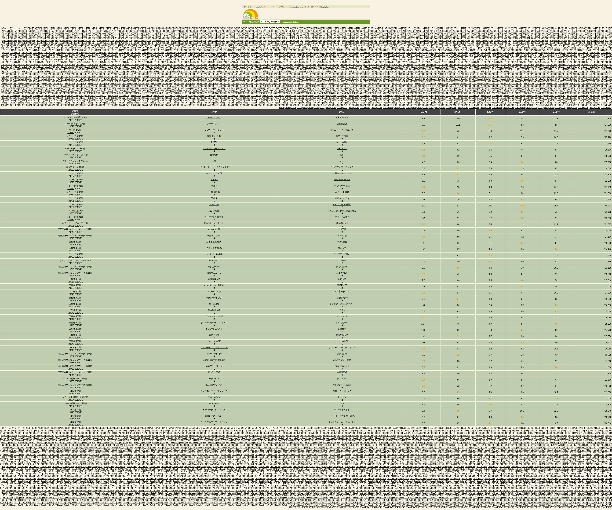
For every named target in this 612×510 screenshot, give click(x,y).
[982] (166, 45)
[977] (143, 45)
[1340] (368, 52)
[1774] (414, 62)
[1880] (411, 64)
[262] (500, 31)
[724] (195, 40)
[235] (375, 31)
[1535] (265, 57)
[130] (500, 28)
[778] (445, 40)
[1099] (207, 48)
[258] (482, 31)
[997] (236, 45)
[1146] (475, 48)
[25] (98, 28)
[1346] (402, 52)
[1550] (351, 57)
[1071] (47, 48)
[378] (426, 33)
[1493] (24, 57)
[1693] (560, 60)
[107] (394, 28)
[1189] (112, 50)
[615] (301, 38)
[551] (6, 38)
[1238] (393, 50)
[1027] (405, 45)
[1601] (32, 60)
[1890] (468, 64)
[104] (380, 28)
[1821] (73, 64)
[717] (163, 40)
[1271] (582, 50)
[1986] (408, 67)
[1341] (374, 52)
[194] (186, 31)
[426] (38, 36)
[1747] (259, 62)
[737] (255, 40)
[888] (343, 43)
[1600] (27, 60)
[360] (343, 33)
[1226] (324, 50)
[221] (311, 31)
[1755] (305, 62)
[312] (121, 33)
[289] (15, 33)
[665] (533, 38)
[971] (116, 45)
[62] (228, 28)
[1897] (509, 64)
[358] (334, 33)
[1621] (147, 60)
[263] (505, 31)
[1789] (500, 62)
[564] (66, 38)
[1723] (121, 62)
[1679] (480, 60)
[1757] (316, 62)
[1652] (325, 60)
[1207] (215, 50)
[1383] (4, 55)
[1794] (529, 62)
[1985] (402, 67)
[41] (154, 28)
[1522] (190, 57)
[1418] (205, 55)
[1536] (270, 57)
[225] (329, 31)
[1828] (113, 64)
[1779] (443, 62)
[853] (181, 43)
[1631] (205, 60)
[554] (20, 38)
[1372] (552, 52)
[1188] (106, 50)
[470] (241, 36)
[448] (140, 36)
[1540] (293, 57)
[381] (440, 33)
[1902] (537, 64)
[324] (177, 33)
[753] (329, 40)
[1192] (129, 50)
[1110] (270, 48)
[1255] (490, 50)
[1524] (202, 57)
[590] (186, 38)
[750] (315, 40)
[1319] (248, 52)
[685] (15, 40)
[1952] (213, 67)
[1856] (273, 64)
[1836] (159, 64)
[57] (210, 28)
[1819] (61, 64)
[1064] (7, 48)
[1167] (596, 48)
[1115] (298, 48)
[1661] (377, 60)
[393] (496, 33)
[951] (23, 45)
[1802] (575, 62)
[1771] (397, 62)
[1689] (537, 60)
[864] (232, 43)
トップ (296, 22)
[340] (251, 33)
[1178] (48, 50)
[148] (583, 28)
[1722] (116, 62)
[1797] (546, 62)
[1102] (225, 48)
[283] (597, 31)
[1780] (448, 62)
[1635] (227, 60)
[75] (274, 28)
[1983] (391, 67)
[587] (172, 38)
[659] (505, 38)
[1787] (489, 62)
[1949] (196, 67)
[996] (231, 45)
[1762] (345, 62)
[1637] (239, 60)
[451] (154, 36)
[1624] (164, 60)
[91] (330, 28)
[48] (179, 28)
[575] (117, 38)
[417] (607, 33)
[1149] (492, 48)
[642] (426, 38)
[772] (417, 40)
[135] (523, 28)
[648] (454, 38)
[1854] (262, 64)
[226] (334, 31)
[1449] (382, 55)
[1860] (296, 64)
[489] (329, 36)
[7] (38, 28)
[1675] (457, 60)
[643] (431, 38)
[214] (278, 31)
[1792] (517, 62)
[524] (491, 36)
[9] (43, 28)
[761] (366, 40)
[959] (60, 45)
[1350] (425, 52)
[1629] (193, 60)
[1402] (113, 55)
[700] (84, 40)
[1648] (302, 60)
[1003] (268, 45)
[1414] (182, 55)
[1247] (444, 50)
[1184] (83, 50)
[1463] (463, 55)
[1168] (602, 48)
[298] (57, 33)
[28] (109, 28)
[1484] (583, 55)
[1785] (477, 62)
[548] (602, 36)
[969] (106, 45)
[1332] (322, 52)
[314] (130, 33)
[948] (9, 45)
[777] (440, 40)
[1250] (462, 50)
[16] (67, 28)
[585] (163, 38)
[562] (57, 38)
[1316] (230, 52)
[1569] (460, 57)
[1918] (18, 67)
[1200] (175, 50)
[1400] (101, 55)
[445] (126, 36)
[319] (154, 33)
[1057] (577, 45)
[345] (274, 33)
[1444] (354, 55)
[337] (237, 33)
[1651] (319, 60)
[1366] (517, 52)
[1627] (182, 60)
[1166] (590, 48)
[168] (66, 31)
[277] (570, 31)
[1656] (348, 60)
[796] (528, 40)
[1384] (9, 55)
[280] (583, 31)
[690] (38, 40)
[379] (431, 33)
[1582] (534, 57)
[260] (491, 31)
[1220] (289, 50)
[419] (6, 36)
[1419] (210, 55)
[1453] (405, 55)
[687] (24, 40)
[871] (264, 43)
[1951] (207, 67)
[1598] (15, 60)
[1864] (319, 64)
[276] (565, 31)
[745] (292, 40)
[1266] (553, 50)
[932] (546, 43)
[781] (459, 40)
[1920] (30, 67)
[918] (482, 43)
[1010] (308, 45)
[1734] (184, 62)
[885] (329, 43)
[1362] (494, 52)
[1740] (219, 62)
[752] (325, 40)
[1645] (285, 60)
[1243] (421, 50)
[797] (533, 40)
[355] (320, 33)
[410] (574, 33)
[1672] (440, 60)
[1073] (58, 48)
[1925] (58, 67)
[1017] (348, 45)
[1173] (20, 50)
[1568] (454, 57)
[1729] (156, 62)
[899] (394, 43)
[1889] (463, 64)
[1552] (362, 57)
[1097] (196, 48)
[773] (422, 40)
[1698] (589, 60)
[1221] (295, 50)
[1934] (110, 67)
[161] (33, 31)
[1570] (466, 57)
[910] (445, 43)
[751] (320, 40)
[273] (551, 31)
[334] (223, 33)
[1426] (250, 55)
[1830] (124, 64)
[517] (459, 36)
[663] (523, 38)
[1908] (572, 64)
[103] (376, 28)
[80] (291, 28)
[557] (33, 38)
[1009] (302, 45)
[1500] (64, 57)
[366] (371, 33)
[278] (574, 31)
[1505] (93, 57)
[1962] (270, 67)
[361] (348, 33)
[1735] (190, 62)
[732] (232, 40)
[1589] (575, 57)
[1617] (124, 60)
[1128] (372, 48)
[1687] (526, 60)
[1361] (489, 52)
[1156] (533, 48)
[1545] (322, 57)
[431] (61, 36)
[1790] (506, 62)
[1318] (242, 52)
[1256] (496, 50)
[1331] (316, 52)
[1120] (326, 48)
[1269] (571, 50)
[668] (546, 38)
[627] (357, 38)
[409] (570, 33)
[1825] (95, 64)
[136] (528, 28)
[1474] (526, 55)
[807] (579, 40)
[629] (366, 38)
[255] (468, 31)
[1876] (388, 64)
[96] (347, 28)
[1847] (222, 64)
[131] (505, 28)
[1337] (351, 52)
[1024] (388, 45)
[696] (66, 40)
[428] (47, 36)
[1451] (394, 55)
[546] (593, 36)
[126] (482, 28)
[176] (103, 31)
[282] (593, 31)
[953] (32, 45)
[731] (228, 40)
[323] (172, 33)
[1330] (311, 52)
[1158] (544, 48)
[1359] (477, 52)
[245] (422, 31)
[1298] (127, 52)
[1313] (213, 52)
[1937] (127, 67)
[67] (246, 28)
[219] (301, 31)
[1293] (98, 52)
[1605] (55, 60)
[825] (52, 43)
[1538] (282, 57)
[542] (574, 36)
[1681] (491, 60)
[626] (352, 38)
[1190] (117, 50)
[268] (528, 31)
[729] (218, 40)
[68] (249, 28)
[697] (70, 40)
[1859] (291, 64)
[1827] (107, 64)
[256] (472, 31)
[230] (352, 31)
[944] (602, 43)
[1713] (64, 62)
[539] (560, 36)
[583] (154, 38)
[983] (171, 45)
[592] (195, 38)
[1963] (276, 67)
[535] (542, 36)
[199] (209, 31)
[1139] (435, 48)
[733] (237, 40)
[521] (477, 36)
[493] (348, 36)
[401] (533, 33)
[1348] (414, 52)
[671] (560, 38)
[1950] (202, 67)
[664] (528, 38)
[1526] (213, 57)
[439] (98, 36)
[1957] (242, 67)
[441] (107, 36)
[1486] (595, 55)
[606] (260, 38)
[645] (440, 38)
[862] (223, 43)
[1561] (414, 57)
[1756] (311, 62)
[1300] (139, 52)
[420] (10, 36)
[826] (57, 43)
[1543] (311, 57)
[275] (560, 31)
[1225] (318, 50)
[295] (43, 33)
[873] (274, 43)
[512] (435, 36)
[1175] (31, 50)
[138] (537, 28)
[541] (570, 36)
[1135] (412, 48)
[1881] (417, 64)
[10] (46, 28)
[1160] (556, 48)
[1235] (376, 50)
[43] (161, 28)
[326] (186, 33)
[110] (408, 28)
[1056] (572, 45)
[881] (311, 43)
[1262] (530, 50)
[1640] (256, 60)
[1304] (161, 52)
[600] (232, 38)
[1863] (314, 64)
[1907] (566, 64)
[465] (218, 36)
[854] (186, 43)
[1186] (94, 50)
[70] (256, 28)
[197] (200, 31)
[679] (597, 38)
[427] (43, 36)
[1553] (368, 57)
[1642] (268, 60)
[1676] (463, 60)
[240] (399, 31)
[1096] (190, 48)
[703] (98, 40)
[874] (278, 43)
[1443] (348, 55)
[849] (163, 43)
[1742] (230, 62)
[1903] (543, 64)
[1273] (594, 50)
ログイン (295, 7)
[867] (246, 43)
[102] (371, 28)
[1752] (288, 62)
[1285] (52, 52)
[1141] (447, 48)
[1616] (118, 60)
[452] (158, 36)
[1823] (84, 64)
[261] (496, 31)
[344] (269, 33)
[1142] (452, 48)
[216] (288, 31)
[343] (264, 33)
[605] (255, 38)
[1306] (173, 52)
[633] (385, 38)
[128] (491, 28)
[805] (570, 40)
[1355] (454, 52)
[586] (167, 38)
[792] (509, 40)
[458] (186, 36)
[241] (403, 31)
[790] (500, 40)
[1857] (279, 64)
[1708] (35, 62)
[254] (463, 31)
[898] (389, 43)
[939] (579, 43)
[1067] (24, 48)
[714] (149, 40)
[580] (140, 38)
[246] (426, 31)
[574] (112, 38)
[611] (283, 38)
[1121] (332, 48)
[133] (514, 28)
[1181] (66, 50)
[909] (440, 43)
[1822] (78, 64)
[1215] (261, 50)
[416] (602, 33)
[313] (126, 33)
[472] (251, 36)
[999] (245, 45)
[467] (228, 36)
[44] (165, 28)
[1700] (600, 60)
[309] (107, 33)
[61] (224, 28)
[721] (181, 40)
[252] (454, 31)
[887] (338, 43)
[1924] (52, 67)
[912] (454, 43)
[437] (89, 36)
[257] (477, 31)
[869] (255, 43)
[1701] (606, 60)
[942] (593, 43)
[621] (329, 38)
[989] (199, 45)
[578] (130, 38)
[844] (140, 43)
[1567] (448, 57)
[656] (491, 38)
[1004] (273, 45)
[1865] (325, 64)
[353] (311, 33)
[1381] (603, 52)
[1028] (411, 45)
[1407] (141, 55)
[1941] (150, 67)
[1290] (81, 52)
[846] (149, 43)
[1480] (560, 55)
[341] (255, 33)
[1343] (385, 52)
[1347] (408, 52)
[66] (242, 28)
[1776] (425, 62)
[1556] (385, 57)
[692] (47, 40)
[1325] (282, 52)
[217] (292, 31)
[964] (83, 45)
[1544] (316, 57)
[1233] (364, 50)
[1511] (127, 57)
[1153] (515, 48)
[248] (435, 31)
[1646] (291, 60)
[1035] (451, 45)
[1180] (60, 50)
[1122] (338, 48)
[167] (61, 31)
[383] (449, 33)
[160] (29, 31)
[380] (435, 33)
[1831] (130, 64)
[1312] (207, 52)
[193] (181, 31)
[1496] (41, 57)
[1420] (216, 55)
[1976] (351, 67)
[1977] (357, 67)
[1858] (285, 64)
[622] (334, 38)
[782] (463, 40)
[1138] (429, 48)
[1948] (190, 67)
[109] (403, 28)
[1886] (445, 64)
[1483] (577, 55)
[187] (154, 31)
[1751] (282, 62)
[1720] (104, 62)
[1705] (18, 62)
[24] (95, 28)
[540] (565, 36)
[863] (228, 43)
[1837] (164, 64)
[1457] (428, 55)
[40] (151, 28)
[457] (181, 36)
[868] (251, 43)
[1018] (354, 45)
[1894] (491, 64)
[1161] (561, 48)
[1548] (339, 57)
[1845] (210, 64)
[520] (472, 36)
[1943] (161, 67)
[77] (281, 28)
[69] (253, 28)
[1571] (471, 57)
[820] (29, 43)
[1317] (236, 52)
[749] (311, 40)
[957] (51, 45)
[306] (93, 33)
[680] (602, 38)
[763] (375, 40)
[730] (223, 40)
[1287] (64, 52)
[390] (482, 33)
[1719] (98, 62)
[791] (505, 40)
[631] (375, 38)
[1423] (233, 55)
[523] (486, 36)
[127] (486, 28)
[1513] (139, 57)
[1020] (365, 45)
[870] (260, 43)
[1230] (347, 50)
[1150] (498, 48)
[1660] (371, 60)
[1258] (507, 50)
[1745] (248, 62)
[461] (200, 36)
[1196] (152, 50)
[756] (343, 40)
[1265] (548, 50)
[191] (172, 31)
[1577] (506, 57)
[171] (80, 31)
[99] (358, 28)
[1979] (368, 67)
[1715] (75, 62)
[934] (556, 43)
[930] (537, 43)
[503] (394, 36)
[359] (338, 33)
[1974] (339, 67)
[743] (283, 40)
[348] (288, 33)
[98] (354, 28)
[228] (343, 31)
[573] (107, 38)
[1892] (480, 64)
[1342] (379, 52)
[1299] (133, 52)
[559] (43, 38)
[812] (602, 40)
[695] (61, 40)
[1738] (207, 62)
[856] (195, 43)
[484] (306, 36)
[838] (112, 43)
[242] (408, 31)
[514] (445, 36)
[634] (389, 38)
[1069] (35, 48)
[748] (306, 40)
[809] (588, 40)
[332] (214, 33)
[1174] (26, 50)
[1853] (256, 64)
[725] (200, 40)
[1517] (161, 57)
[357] (329, 33)
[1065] (12, 48)
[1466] (480, 55)
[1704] (12, 62)
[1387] (27, 55)
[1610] (84, 60)
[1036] (457, 45)
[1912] (595, 64)
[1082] (110, 48)
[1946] (179, 67)
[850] (167, 43)
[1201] (180, 50)
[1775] (420, 62)
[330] (204, 33)
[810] (593, 40)
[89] (323, 28)
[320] (158, 33)
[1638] (245, 60)
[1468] (491, 55)
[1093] (173, 48)
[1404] (124, 55)
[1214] (255, 50)
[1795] (534, 62)
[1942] (156, 67)
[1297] (121, 52)
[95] (344, 28)
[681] (607, 38)
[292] (29, 33)
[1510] (121, 57)
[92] (333, 28)
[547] (597, 36)
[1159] (550, 48)
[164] (47, 31)
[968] (102, 45)
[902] (408, 43)
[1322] (265, 52)
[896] (380, 43)
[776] (435, 40)
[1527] (219, 57)
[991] (208, 45)
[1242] (416, 50)
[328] (195, 33)
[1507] (104, 57)
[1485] (589, 55)
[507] (412, 36)
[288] (10, 33)
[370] (389, 33)
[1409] (153, 55)
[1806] (598, 62)
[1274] (599, 50)
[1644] (279, 60)
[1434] (296, 55)
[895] (375, 43)
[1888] (457, 64)
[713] (144, 40)
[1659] (365, 60)
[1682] (497, 60)
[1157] (538, 48)
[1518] (167, 57)
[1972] (328, 67)
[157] (15, 31)
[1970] (316, 67)
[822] (38, 43)
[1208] (221, 50)
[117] (440, 28)
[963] (79, 45)
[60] (221, 28)
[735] (246, 40)
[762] (371, 40)
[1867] (336, 64)
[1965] (288, 67)
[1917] (12, 67)
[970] (111, 45)
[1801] (569, 62)
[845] (144, 43)
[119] (449, 28)
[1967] (299, 67)
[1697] (583, 60)
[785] (477, 40)
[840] (121, 43)
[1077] (81, 48)
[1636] (233, 60)
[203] (228, 31)
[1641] (262, 60)
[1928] (75, 67)
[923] (505, 43)
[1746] (253, 62)
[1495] (35, 57)
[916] (472, 43)
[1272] (588, 50)
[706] (112, 40)
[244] (417, 31)
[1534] (259, 57)
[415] (597, 33)
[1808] (609, 62)
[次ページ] (16, 28)
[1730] (161, 62)
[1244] (427, 50)
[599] (228, 38)
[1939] (139, 67)
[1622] (153, 60)
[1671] (434, 60)
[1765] (362, 62)
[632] (380, 38)
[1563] (425, 57)
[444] (121, 36)
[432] (66, 36)
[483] (301, 36)
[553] (15, 38)
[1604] (50, 60)
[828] (66, 43)
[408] (565, 33)
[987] (190, 45)
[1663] (388, 60)
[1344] (391, 52)
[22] (88, 28)
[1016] (342, 45)
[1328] (299, 52)
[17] (70, 28)
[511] (431, 36)
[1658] (359, 60)
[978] (148, 45)
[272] (546, 31)
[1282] (35, 52)
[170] (75, 31)
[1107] (253, 48)
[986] (185, 45)
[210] (260, 31)
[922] (500, 43)
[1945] (173, 67)
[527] (505, 36)
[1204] (198, 50)
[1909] (577, 64)
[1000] (250, 45)
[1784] (471, 62)
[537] (551, 36)
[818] (20, 43)
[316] (140, 33)
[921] (496, 43)
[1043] (497, 45)
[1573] (483, 57)
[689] (33, 40)
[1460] (445, 55)
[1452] (400, 55)
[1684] (509, 60)
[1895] (497, 64)
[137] (533, 28)
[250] (445, 31)
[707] (117, 40)
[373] (403, 33)
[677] (588, 38)
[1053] (554, 45)
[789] (496, 40)
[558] (38, 38)
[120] (454, 28)
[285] (607, 31)
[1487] (600, 55)
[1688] (532, 60)
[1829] (118, 64)
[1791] (511, 62)
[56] (207, 28)
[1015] (336, 45)
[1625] (170, 60)
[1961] (265, 67)
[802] (556, 40)
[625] (348, 38)
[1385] (15, 55)
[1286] (58, 52)
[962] (74, 45)
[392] (491, 33)
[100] (362, 28)
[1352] (437, 52)
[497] (366, 36)
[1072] (52, 48)
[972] (120, 45)
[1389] (38, 55)
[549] (607, 36)
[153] (607, 28)
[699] (80, 40)
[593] (200, 38)
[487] (320, 36)
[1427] (256, 55)
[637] (403, 38)
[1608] (73, 60)
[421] (15, 36)
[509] (422, 36)
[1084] (121, 48)
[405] (551, 33)
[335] (228, 33)
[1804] (586, 62)
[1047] (520, 45)
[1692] (554, 60)
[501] (385, 36)
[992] (213, 45)
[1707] (30, 62)
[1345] (397, 52)
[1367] (523, 52)
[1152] (510, 48)
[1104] (236, 48)
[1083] (116, 48)
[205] (237, 31)
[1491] (12, 57)
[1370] (540, 52)
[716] (158, 40)
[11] (49, 28)
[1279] (18, 52)
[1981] (379, 67)
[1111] (276, 48)
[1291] (87, 52)
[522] (482, 36)
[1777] (431, 62)
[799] (542, 40)
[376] (417, 33)
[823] (43, 43)
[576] (121, 38)
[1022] (377, 45)
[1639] (250, 60)
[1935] (116, 67)
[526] (500, 36)
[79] (288, 28)
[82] (298, 28)
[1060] (595, 45)
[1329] (305, 52)
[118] (445, 28)
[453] (163, 36)
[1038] (468, 45)
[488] (325, 36)
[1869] (348, 64)
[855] (191, 43)
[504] (399, 36)
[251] (449, 31)
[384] (454, 33)
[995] (227, 45)
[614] (297, 38)
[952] (28, 45)
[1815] (38, 64)
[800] (546, 40)
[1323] (270, 52)
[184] (140, 31)
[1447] (371, 55)
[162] (38, 31)
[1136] (418, 48)
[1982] (385, 67)
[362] (352, 33)
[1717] (87, 62)
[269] (533, 31)
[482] (297, 36)
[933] (551, 43)
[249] (440, 31)
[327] (191, 33)
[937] (570, 43)
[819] (24, 43)
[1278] (12, 52)
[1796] (540, 62)
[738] (260, 40)
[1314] (219, 52)
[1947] (184, 67)
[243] (412, 31)
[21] (84, 28)
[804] (565, 40)
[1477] (543, 55)
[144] (565, 28)
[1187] (100, 50)
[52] (193, 28)
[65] (238, 28)
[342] (260, 33)
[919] (486, 43)
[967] (97, 45)
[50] (186, 28)
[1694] (566, 60)
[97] (351, 28)
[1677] (468, 60)
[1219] (284, 50)
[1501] (70, 57)
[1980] (374, 67)
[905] (422, 43)
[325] (181, 33)
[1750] (276, 62)
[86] (312, 28)
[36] (137, 28)
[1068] (30, 48)
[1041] (486, 45)
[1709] (41, 62)
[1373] (557, 52)
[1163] (573, 48)
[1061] (600, 45)
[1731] (167, 62)
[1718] (93, 62)
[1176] (37, 50)
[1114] (292, 48)
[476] (269, 36)
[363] (357, 33)
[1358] (471, 52)
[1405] (130, 55)
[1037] (463, 45)
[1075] (70, 48)
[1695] (572, 60)
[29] (112, 28)
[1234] (370, 50)
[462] (204, 36)
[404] (546, 33)
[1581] (529, 57)
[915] (468, 43)
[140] (546, 28)
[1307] (179, 52)
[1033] (440, 45)
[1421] (222, 55)
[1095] (184, 48)
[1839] (176, 64)
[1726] (139, 62)
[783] (468, 40)
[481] (292, 36)
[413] (588, 33)
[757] (348, 40)
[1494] (30, 57)
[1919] (24, 67)
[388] (472, 33)
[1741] (225, 62)
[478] (278, 36)
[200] (214, 31)
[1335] (339, 52)
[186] (149, 31)
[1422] (227, 55)
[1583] (540, 57)
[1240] (404, 50)
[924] (509, 43)
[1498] (52, 57)
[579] (135, 38)
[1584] (546, 57)
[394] (500, 33)
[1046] (514, 45)
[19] (77, 28)
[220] (306, 31)
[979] (153, 45)
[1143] (458, 48)
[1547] (334, 57)
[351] (301, 33)
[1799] (557, 62)
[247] (431, 31)
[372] (399, 33)
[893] (366, 43)
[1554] (374, 57)
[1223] (307, 50)
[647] (449, 38)
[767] (394, 40)
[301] (70, 33)
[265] (514, 31)
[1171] (8, 50)
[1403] (118, 55)
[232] (362, 31)
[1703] (7, 62)
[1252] (473, 50)
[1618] (130, 60)
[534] (537, 36)
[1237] (387, 50)
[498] (371, 36)
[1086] (133, 48)
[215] (283, 31)
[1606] (61, 60)
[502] (389, 36)
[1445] (359, 55)
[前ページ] (6, 28)
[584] (158, 38)
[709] (126, 40)
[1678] (474, 60)
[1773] (408, 62)
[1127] (366, 48)
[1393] (61, 55)
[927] (523, 43)
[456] (177, 36)
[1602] (38, 60)
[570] (93, 38)
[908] (435, 43)
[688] (29, 40)
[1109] (265, 48)
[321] (163, 33)
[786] (482, 40)
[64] (235, 28)
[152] (602, 28)
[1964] (282, 67)
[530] (519, 36)
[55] (203, 28)
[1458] (434, 55)
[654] (482, 38)
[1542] (305, 57)
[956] (46, 45)
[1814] (32, 64)
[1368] (529, 52)
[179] (117, 31)
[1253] (479, 50)
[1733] (179, 62)
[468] (232, 36)
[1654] (336, 60)
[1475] (532, 55)
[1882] (423, 64)
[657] (496, 38)
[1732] (173, 62)
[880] (306, 43)
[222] (315, 31)
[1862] (308, 64)
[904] (417, 43)
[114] (426, 28)
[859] (209, 43)
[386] (463, 33)
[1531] (242, 57)
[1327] (293, 52)
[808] (583, 40)
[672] (565, 38)
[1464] (468, 55)
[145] (570, 28)
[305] (89, 33)
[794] (519, 40)
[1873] (371, 64)
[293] (33, 33)
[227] (338, 31)
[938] (574, 43)
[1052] (549, 45)
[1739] (213, 62)
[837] (107, 43)
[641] (422, 38)
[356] (325, 33)
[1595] (609, 57)
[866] (241, 43)
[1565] (437, 57)
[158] (20, 31)
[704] (103, 40)
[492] (343, 36)
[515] (449, 36)
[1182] (71, 50)
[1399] (95, 55)
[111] (413, 28)
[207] (246, 31)
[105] (385, 28)
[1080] (98, 48)
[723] (191, 40)
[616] (306, 38)
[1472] (514, 55)
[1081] (104, 48)
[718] (167, 40)
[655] (486, 38)
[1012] (319, 45)
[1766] (368, 62)
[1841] (187, 64)
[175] (98, 31)
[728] (214, 40)
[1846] (216, 64)
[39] (147, 28)
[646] (445, 38)
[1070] (41, 48)
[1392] (55, 55)
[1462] (457, 55)
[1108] (259, 48)
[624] (343, 38)
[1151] (504, 48)
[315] (135, 33)
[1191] (123, 50)
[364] (362, 33)
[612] (288, 38)
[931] (542, 43)
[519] (468, 36)
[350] (297, 33)
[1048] (526, 45)
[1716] (81, 62)
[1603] (44, 60)
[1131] (389, 48)
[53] (196, 28)
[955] (42, 45)
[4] (31, 28)
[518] (463, 36)
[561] (52, 38)
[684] (10, 40)
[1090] (156, 48)
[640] (417, 38)
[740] (269, 40)
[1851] (245, 64)
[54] (200, 28)
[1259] (513, 50)
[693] (52, 40)
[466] (223, 36)
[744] (288, 40)
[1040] (480, 45)
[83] (302, 28)
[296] (47, 33)
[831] (80, 43)
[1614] (107, 60)
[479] (283, 36)
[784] (472, 40)
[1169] (607, 48)
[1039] (474, 45)
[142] (556, 28)
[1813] (27, 64)
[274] (556, 31)
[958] (56, 45)
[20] (81, 28)
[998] (240, 45)
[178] (112, 31)
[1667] (411, 60)
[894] (371, 43)
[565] (70, 38)
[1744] (242, 62)
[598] (223, 38)
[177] (107, 31)
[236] (380, 31)
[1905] (554, 64)
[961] (69, 45)
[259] (486, 31)
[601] (237, 38)
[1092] (167, 48)
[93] (337, 28)
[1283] (41, 52)
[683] (6, 40)
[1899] (520, 64)
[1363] (500, 52)
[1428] (262, 55)
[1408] (147, 55)
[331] (209, 33)
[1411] (164, 55)
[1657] (354, 60)
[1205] (203, 50)
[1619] (136, 60)
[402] (537, 33)
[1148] (487, 48)
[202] (223, 31)
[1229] (341, 50)
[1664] (394, 60)
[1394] (67, 55)
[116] (435, 28)
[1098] (202, 48)
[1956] (236, 67)
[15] (63, 28)
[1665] (400, 60)
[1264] (542, 50)
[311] (117, 33)
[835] (98, 43)
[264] (509, 31)
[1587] (563, 57)
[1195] (146, 50)
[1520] (179, 57)
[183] (135, 31)
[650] (463, 38)
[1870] (354, 64)
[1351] (431, 52)
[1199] (169, 50)
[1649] (308, 60)
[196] (195, 31)
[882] (315, 43)
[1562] (420, 57)
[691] (43, 40)
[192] (177, 31)
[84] (305, 28)
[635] (394, 38)
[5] (33, 28)
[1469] (497, 55)
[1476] (537, 55)
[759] (357, 40)
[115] (431, 28)
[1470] (503, 55)
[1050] (537, 45)
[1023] (382, 45)
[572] (103, 38)
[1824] (90, 64)
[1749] (270, 62)
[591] (191, 38)
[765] (385, 40)
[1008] (296, 45)
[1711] (52, 62)
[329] (200, 33)
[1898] (514, 64)
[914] (463, 43)
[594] (204, 38)
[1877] (394, 64)
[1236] (381, 50)
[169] (70, 31)
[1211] (238, 50)
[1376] (575, 52)
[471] (246, 36)
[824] (47, 43)
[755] (338, 40)
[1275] (605, 50)
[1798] (552, 62)
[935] (560, 43)
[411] (579, 33)
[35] (133, 28)
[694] (57, 40)
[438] (93, 36)
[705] (107, 40)
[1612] (95, 60)
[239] (394, 31)
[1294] (104, 52)
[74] (270, 28)
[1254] (485, 50)
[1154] (521, 48)
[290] (20, 33)
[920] (491, 43)
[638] (408, 38)
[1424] (239, 55)
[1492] (18, 57)
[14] (60, 28)
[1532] (248, 57)
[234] (371, 31)
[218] (297, 31)
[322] (167, 33)
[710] (130, 40)
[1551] (357, 57)
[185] (144, 31)
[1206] (209, 50)
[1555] (379, 57)
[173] (89, 31)
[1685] (514, 60)
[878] (297, 43)
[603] (246, 38)
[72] (263, 28)
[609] (274, 38)
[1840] (182, 64)
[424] (29, 36)
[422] (20, 36)
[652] (472, 38)
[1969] (311, 67)
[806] (574, 40)
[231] (357, 31)
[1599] (21, 60)
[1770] (391, 62)
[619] (320, 38)
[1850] (239, 64)
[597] (218, 38)
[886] (334, 43)
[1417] (199, 55)
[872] (269, 43)
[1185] (89, 50)
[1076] (75, 48)
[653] (477, 38)
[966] (93, 45)
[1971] (322, 67)
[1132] (395, 48)
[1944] (167, 67)
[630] (371, 38)
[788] (491, 40)
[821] (33, 43)
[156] (10, 31)
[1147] (481, 48)
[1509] (116, 57)
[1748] (265, 62)
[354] (315, 33)
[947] (5, 45)
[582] (149, 38)
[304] (84, 33)
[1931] (93, 67)
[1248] (450, 50)
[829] (70, 43)
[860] (214, 43)
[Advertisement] (314, 14)
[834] (93, 43)
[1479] (554, 55)
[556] (29, 38)
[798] (537, 40)
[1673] (445, 60)
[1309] (190, 52)
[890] (352, 43)
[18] (74, 28)
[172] (84, 31)
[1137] (424, 48)
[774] (426, 40)
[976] (139, 45)
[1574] (489, 57)
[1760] (334, 62)
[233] (366, 31)
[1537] (276, 57)
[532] (528, 36)
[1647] (296, 60)
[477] (274, 36)
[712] (140, 40)
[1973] (334, 67)
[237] (385, 31)
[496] (362, 36)
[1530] (236, 57)
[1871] (359, 64)
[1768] (379, 62)
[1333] (328, 52)
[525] (496, 36)
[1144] (464, 48)
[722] (186, 40)
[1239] (398, 50)
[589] (181, 38)
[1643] (273, 60)
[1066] (18, 48)
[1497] (47, 57)
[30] (116, 28)
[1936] (121, 67)
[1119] (320, 48)
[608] (269, 38)
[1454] (411, 55)
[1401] (107, 55)
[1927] (70, 67)
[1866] (331, 64)
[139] (542, 28)
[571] (98, 38)
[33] (126, 28)
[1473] (520, 55)
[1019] (359, 45)
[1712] (58, 62)
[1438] (319, 55)
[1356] (460, 52)
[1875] (382, 64)
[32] (123, 28)
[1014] (331, 45)
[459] (191, 36)
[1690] (543, 60)
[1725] (133, 62)
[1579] (517, 57)
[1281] (30, 52)
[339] (246, 33)
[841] (126, 43)
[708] (121, 40)
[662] (519, 38)
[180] (121, 31)
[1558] (397, 57)
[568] (84, 38)
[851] (172, 43)
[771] (412, 40)
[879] (301, 43)
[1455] (417, 55)
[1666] (405, 60)
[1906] (560, 64)
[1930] (87, 67)
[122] (463, 28)
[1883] (428, 64)
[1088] (144, 48)
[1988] (420, 67)
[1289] (75, 52)
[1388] (32, 55)
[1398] (90, 55)
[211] (264, 31)
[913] (459, 43)
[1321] (259, 52)
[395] (505, 33)
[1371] (546, 52)
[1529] (230, 57)
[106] (389, 28)
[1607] (67, 60)
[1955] (230, 67)
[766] (389, 40)
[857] (200, 43)
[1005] (279, 45)
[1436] (308, 55)
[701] (89, 40)
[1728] (150, 62)
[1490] (7, 57)
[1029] (417, 45)
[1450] (388, 55)
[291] (24, 33)
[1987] (414, 67)
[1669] (423, 60)
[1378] (586, 52)
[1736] (196, 62)
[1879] (405, 64)
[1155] (527, 48)
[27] (105, 28)
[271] (542, 31)
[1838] (170, 64)
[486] (315, 36)
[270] (537, 31)
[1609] (78, 60)
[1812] (21, 64)
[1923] (47, 67)
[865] (237, 43)
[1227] (330, 50)
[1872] (365, 64)
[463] (209, 36)
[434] (75, 36)
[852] (177, 43)
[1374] (563, 52)
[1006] (285, 45)
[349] (292, 33)
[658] (500, 38)
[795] (523, 40)
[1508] (110, 57)
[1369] (534, 52)
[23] (91, 28)
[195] (191, 31)
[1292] (93, 52)
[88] (319, 28)
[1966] (293, 67)
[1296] (116, 52)
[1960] (259, 67)
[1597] (9, 60)
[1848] (227, 64)
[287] (6, 33)
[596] (214, 38)
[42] (158, 28)
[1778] (437, 62)
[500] (380, 36)
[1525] (207, 57)
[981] (162, 45)
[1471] (509, 55)
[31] (119, 28)
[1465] (474, 55)
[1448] (377, 55)
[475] (264, 36)
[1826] (101, 64)
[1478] (549, 55)
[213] (274, 31)
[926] (519, 43)
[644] (435, 38)
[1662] (382, 60)
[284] (602, 31)
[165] (52, 31)
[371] (394, 33)
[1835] (153, 64)
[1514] (144, 57)
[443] (117, 36)
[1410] (159, 55)
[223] (320, 31)
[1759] (328, 62)
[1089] (150, 48)
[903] (412, 43)
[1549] (345, 57)
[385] (459, 33)
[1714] (70, 62)
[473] (255, 36)
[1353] (443, 52)
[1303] (156, 52)
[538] (556, 36)
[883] (320, 43)
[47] (175, 28)
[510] (426, 36)
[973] (125, 45)
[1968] (305, 67)
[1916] (7, 67)
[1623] (159, 60)
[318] (149, 33)
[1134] (406, 48)
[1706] (24, 62)
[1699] (595, 60)
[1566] (443, 57)
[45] (168, 28)
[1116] (304, 48)
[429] (52, 36)
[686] (20, 40)
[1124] (349, 48)
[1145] (470, 48)
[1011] (314, 45)
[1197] (157, 50)
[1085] (127, 48)
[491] (338, 36)
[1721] (110, 62)
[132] (509, 28)
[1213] (249, 50)
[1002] (262, 45)
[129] (496, 28)
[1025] (394, 45)
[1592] (592, 57)
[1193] (135, 50)
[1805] (592, 62)
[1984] (397, 67)
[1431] (279, 55)
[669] (551, 38)
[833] (89, 43)
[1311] (202, 52)
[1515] (150, 57)
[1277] (7, 52)
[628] (362, 38)
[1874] (377, 64)
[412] (583, 33)
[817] (15, 43)
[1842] (193, 64)
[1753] (293, 62)
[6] (36, 28)
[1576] (500, 57)
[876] (288, 43)
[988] (194, 45)
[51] (189, 28)
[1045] (509, 45)
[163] (43, 31)
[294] (38, 33)
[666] (537, 38)
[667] (542, 38)
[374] (408, 33)
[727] (209, 40)
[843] (135, 43)
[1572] (477, 57)
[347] (283, 33)
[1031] (428, 45)
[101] (366, 28)
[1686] (520, 60)
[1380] (598, 52)
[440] (103, 36)
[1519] (173, 57)
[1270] (576, 50)
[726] (204, 40)
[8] (40, 28)
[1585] (552, 57)
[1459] (440, 55)
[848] (158, 43)
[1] (24, 28)
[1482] (572, 55)
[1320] (253, 52)
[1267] (559, 50)
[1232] (358, 50)
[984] (176, 45)
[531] (523, 36)
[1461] (451, 55)
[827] (61, 43)
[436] (84, 36)
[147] (579, 28)
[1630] (199, 60)
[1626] (176, 60)
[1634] (222, 60)
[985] (180, 45)
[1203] (192, 50)
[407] (560, 33)
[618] (315, 38)
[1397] (84, 55)
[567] (80, 38)
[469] (237, 36)
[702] (93, 40)
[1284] (47, 52)
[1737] (202, 62)
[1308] (184, 52)
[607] (264, 38)
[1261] (525, 50)
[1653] (331, 60)
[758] (352, 40)
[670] (556, 38)
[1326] (288, 52)
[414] (593, 33)
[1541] (299, 57)
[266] (519, 31)
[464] (214, 36)
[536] (546, 36)
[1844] (205, 64)
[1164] (579, 48)
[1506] (98, 57)
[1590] (580, 57)
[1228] (335, 50)
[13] (56, 28)
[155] (6, 31)
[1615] (113, 60)
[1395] (73, 55)
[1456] (423, 55)
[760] (362, 40)
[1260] (519, 50)
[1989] (425, 67)
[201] (218, 31)
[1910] (583, 64)
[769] (403, 40)
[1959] (253, 67)
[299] (61, 33)
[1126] (361, 48)
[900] (399, 43)
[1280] (24, 52)
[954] (37, 45)
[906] (426, 43)
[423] (24, 36)
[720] (177, 40)
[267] (523, 31)
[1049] (532, 45)
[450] (149, 36)
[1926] (64, 67)
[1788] (494, 62)
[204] (232, 31)
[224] (325, 31)
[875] (283, 43)
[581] (144, 38)
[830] (75, 43)
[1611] (90, 60)
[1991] (437, 67)
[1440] (331, 55)
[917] (477, 43)
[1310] (196, 52)
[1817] (50, 64)
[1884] (434, 64)
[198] (204, 31)
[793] (514, 40)
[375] (412, 33)
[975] (134, 45)
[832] (84, 43)
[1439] (325, 55)
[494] (352, 36)
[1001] (256, 45)
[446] (130, 36)
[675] (579, 38)
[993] (217, 45)
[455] (172, 36)
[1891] (474, 64)
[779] (449, 40)
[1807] (603, 62)
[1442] (342, 55)
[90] (326, 28)
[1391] (50, 55)
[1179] (54, 50)
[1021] (371, 45)
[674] (574, 38)
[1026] (400, 45)
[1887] (451, 64)
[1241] (410, 50)
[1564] (431, 57)
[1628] (187, 60)
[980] (157, 45)
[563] (61, 38)
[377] (422, 33)
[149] (588, 28)
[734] (241, 40)
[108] (399, 28)
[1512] (133, 57)
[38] (144, 28)
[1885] (440, 64)
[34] (130, 28)
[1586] (557, 57)
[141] (551, 28)
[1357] (466, 52)
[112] (417, 28)
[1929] (81, 67)
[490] (334, 36)
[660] (509, 38)
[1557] (391, 57)
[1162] (567, 48)
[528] (509, 36)
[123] (468, 28)
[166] (57, 31)
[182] (130, 31)
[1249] (456, 50)
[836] (103, 43)
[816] (10, 43)
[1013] (325, 45)
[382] (445, 33)
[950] (19, 45)
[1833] (141, 64)
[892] (362, 43)
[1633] (216, 60)
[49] (182, 28)
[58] (214, 28)
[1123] (343, 48)
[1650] (314, 60)
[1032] (434, 45)
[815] (6, 43)
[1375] (569, 52)
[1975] (345, 67)
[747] (301, 40)
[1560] (408, 57)
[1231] (353, 50)
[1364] (506, 52)
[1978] (362, 67)
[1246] (439, 50)
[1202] (186, 50)
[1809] (4, 64)
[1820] (67, 64)
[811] (597, 40)
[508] (417, 36)
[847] (154, 43)
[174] (93, 31)
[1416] (193, 55)
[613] (292, 38)
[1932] (98, 67)
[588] (177, 38)
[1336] (345, 52)
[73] (267, 28)
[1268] (565, 50)
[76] (277, 28)
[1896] (503, 64)
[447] (135, 36)
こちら (325, 7)
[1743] (236, 62)
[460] (195, 36)
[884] (325, 43)
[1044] (503, 45)
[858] (204, 43)
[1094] (179, 48)
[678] (593, 38)
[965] (88, 45)
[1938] (133, 67)
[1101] (219, 48)
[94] (340, 28)
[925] (514, 43)
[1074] (64, 48)
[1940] (144, 67)
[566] (75, 38)
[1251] (467, 50)
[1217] (272, 50)
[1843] (199, 64)
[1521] (184, 57)
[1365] (511, 52)
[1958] (248, 67)
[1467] (486, 55)
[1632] (210, 60)
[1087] (139, 48)
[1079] (93, 48)
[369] (385, 33)
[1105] (242, 48)
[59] (217, 28)
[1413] (176, 55)
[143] (560, 28)
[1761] (339, 62)
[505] (403, 36)
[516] (454, 36)
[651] (468, 38)
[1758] (322, 62)
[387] (468, 33)
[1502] (75, 57)
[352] (306, 33)
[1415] (187, 55)
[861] (218, 43)
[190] (167, 31)
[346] (278, 33)
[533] (533, 36)
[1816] (44, 64)
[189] (163, 31)
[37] (140, 28)
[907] (431, 43)
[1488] (606, 55)
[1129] (378, 48)
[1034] (445, 45)
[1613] (101, 60)
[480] (288, 36)
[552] (10, 38)
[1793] (523, 62)
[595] (209, 38)
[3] (28, 28)
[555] (24, 38)
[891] (357, 43)
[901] (403, 43)
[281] (588, 31)
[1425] (245, 55)
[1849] (233, 64)
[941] (588, 43)
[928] (528, 43)
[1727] (144, 62)
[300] (66, 33)
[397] (514, 33)
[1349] (420, 52)
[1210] (232, 50)
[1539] (288, 57)
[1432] (285, 55)
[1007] (291, 45)
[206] (241, 31)
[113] (422, 28)
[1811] (15, 64)
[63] (231, 28)
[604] (251, 38)
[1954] (225, 67)
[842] (130, 43)
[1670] (428, 60)
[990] (203, 45)
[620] (325, 38)
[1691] (549, 60)
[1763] (351, 62)
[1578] (511, 57)
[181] (126, 31)
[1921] (35, 67)
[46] (172, 28)
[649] (459, 38)
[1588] (569, 57)
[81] (295, 28)
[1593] (598, 57)
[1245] (433, 50)
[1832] (136, 64)
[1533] (253, 57)
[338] (241, 33)
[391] (486, 33)
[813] (607, 40)
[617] (311, 38)
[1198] (163, 50)
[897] (385, 43)
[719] (172, 40)
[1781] (454, 62)
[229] (348, 31)
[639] (412, 38)
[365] (366, 33)
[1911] (589, 64)
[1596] (4, 60)
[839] (117, 43)
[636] (399, 38)
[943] (597, 43)
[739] (264, 40)
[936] (565, 43)
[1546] (328, 57)
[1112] (281, 48)
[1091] (161, 48)
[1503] (81, 57)
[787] (486, 40)
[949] (14, 45)
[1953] (219, 67)
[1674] (451, 60)
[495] (357, 36)
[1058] (583, 45)
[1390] (44, 55)
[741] (274, 40)
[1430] (273, 55)
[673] (570, 38)
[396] (509, 33)
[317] (144, 33)
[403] (542, 33)
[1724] (127, 62)
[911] (449, 43)
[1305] (167, 52)
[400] (528, 33)
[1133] (401, 48)
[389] (477, 33)
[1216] (267, 50)
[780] (454, 40)
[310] (112, 33)
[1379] (592, 52)
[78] (284, 28)
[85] (309, 28)
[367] (375, 33)
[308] (103, 33)
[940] (583, 43)
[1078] (87, 48)
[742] (278, 40)
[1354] (448, 52)
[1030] (423, 45)
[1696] (577, 60)
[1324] (276, 52)
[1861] (302, 64)
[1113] (287, 48)
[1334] (334, 52)
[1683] (503, 60)
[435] (80, 36)
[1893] (486, 64)
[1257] (502, 50)
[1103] (230, 48)
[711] (135, 40)
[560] (47, 38)
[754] (334, 40)
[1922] (41, 67)
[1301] (144, 52)
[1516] (156, 57)
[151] (597, 28)
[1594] (603, 57)
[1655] (342, 60)
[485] (311, 36)
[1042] (491, 45)
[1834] (147, 64)
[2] (26, 28)
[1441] (336, 55)
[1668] (417, 60)
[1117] (309, 48)
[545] (588, 36)
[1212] (244, 50)
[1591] (586, 57)
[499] (375, 36)
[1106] (248, 48)
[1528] (225, 57)
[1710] (47, 62)
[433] (70, 36)
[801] (551, 40)
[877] (292, 43)
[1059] (589, 45)
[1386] (21, 55)
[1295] (110, 52)
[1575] (494, 57)
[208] (251, 31)
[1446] (365, 55)
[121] (459, 28)
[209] (255, 31)
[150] (593, 28)
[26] (102, 28)
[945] (607, 43)
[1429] (268, 55)
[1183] (77, 50)
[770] (408, 40)
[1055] (566, 45)
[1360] (483, 52)
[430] (57, 36)
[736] (251, 40)
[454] (167, 36)
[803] (560, 40)
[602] (241, 38)
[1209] (226, 50)
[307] (98, 33)
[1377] (580, 52)
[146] (574, 28)
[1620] (141, 60)
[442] (112, 36)
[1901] (532, 64)
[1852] (250, 64)
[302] (75, 33)
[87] (316, 28)
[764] (380, 40)
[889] (348, 43)
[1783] (466, 62)
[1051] (543, 45)
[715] (154, 40)
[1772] (402, 62)
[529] (514, 36)
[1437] (314, 55)
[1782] (460, 62)
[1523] (196, 57)
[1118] (315, 48)
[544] (583, 36)
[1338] (357, 52)
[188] (158, 31)
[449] (144, 36)
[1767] (374, 62)
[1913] (600, 64)
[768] (399, 40)
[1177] (43, 50)
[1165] (584, 48)
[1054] (560, 45)
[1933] (104, 67)
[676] (583, 38)
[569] (89, 38)
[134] (519, 28)
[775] (431, 40)
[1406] (136, 55)
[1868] (342, 64)
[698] (75, 40)
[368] (380, 33)
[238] (389, 31)
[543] (579, 36)
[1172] (14, 50)
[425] (33, 36)
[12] (53, 28)
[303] (80, 33)
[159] (24, 31)
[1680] (486, 60)
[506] (408, 36)
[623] (338, 38)
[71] (260, 28)
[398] (519, 33)
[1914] (606, 64)
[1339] (362, 52)
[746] (297, 40)
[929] (533, 43)
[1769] (385, 62)
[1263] (536, 50)
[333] (218, 33)
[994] (222, 45)
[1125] (355, 48)
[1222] (301, 50)
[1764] (357, 62)
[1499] (58, 57)
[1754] (299, 62)
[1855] (268, 64)
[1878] (400, 64)
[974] (129, 45)
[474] (260, 36)
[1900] (526, 64)
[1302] (150, 52)
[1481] (566, 55)
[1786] (483, 62)
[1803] (580, 62)
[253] (459, 31)
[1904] (549, 64)
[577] (126, 38)
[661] (514, 38)
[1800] (563, 62)
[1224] (312, 50)
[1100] (213, 48)
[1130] (383, 48)
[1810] (9, 64)
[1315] (225, 52)
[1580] (523, 57)
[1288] (70, 52)
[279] (579, 31)
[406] (556, 33)
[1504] (87, 57)
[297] (52, 33)
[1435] (302, 55)
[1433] (291, 55)
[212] (269, 31)
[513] (440, 36)
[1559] (402, 57)
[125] (477, 28)
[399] (523, 33)
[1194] (140, 50)
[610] (278, 38)
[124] (472, 28)
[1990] (431, 67)
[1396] (78, 55)
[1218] (278, 50)
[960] (65, 45)
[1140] (441, 48)
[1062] (606, 45)
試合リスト (287, 22)
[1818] (55, 64)
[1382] (609, 52)
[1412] (170, 55)
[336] (232, 33)
